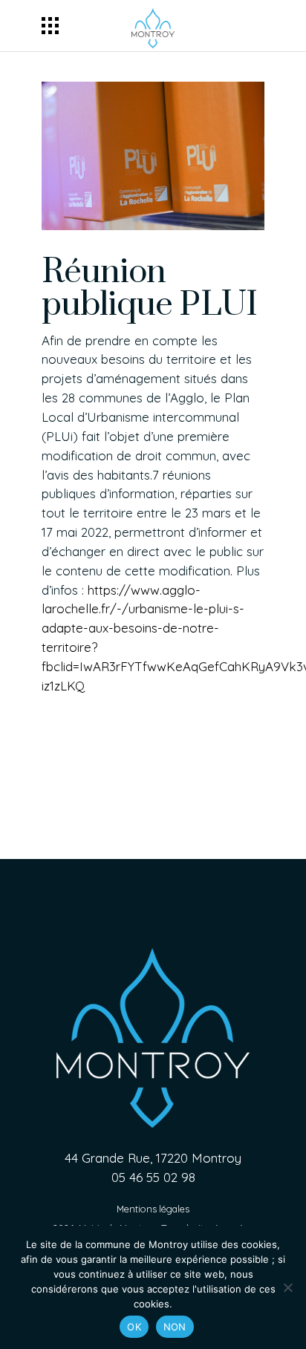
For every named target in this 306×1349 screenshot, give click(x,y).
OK (134, 1327)
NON (174, 1327)
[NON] (287, 1287)
